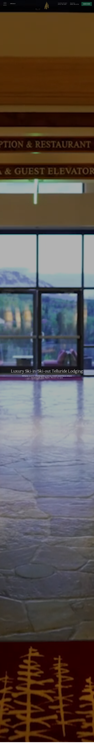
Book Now (86, 4)
